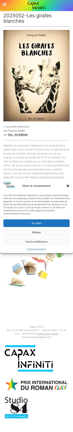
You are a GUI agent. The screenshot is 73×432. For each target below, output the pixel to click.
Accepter (37, 223)
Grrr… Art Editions (18, 134)
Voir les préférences (36, 241)
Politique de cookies (36, 249)
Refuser (36, 232)
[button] (68, 186)
